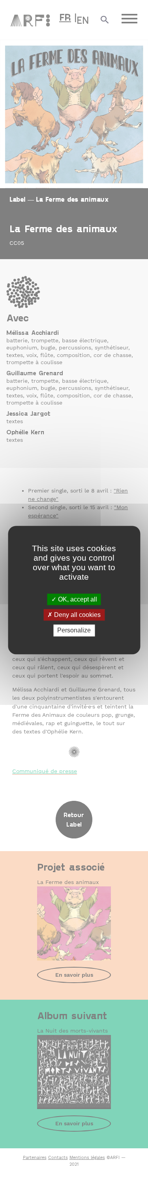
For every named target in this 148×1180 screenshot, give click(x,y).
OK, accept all (76, 599)
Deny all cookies (76, 614)
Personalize (74, 630)
